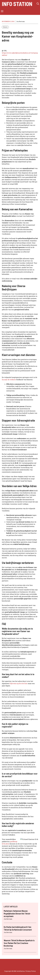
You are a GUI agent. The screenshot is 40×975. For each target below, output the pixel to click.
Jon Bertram (20, 21)
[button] (38, 3)
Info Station (17, 3)
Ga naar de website (9, 380)
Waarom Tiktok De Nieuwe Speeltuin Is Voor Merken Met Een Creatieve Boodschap (19, 943)
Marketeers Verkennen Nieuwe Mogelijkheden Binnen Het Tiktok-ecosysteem (17, 913)
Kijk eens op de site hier (18, 683)
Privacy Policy (30, 971)
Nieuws (5, 27)
